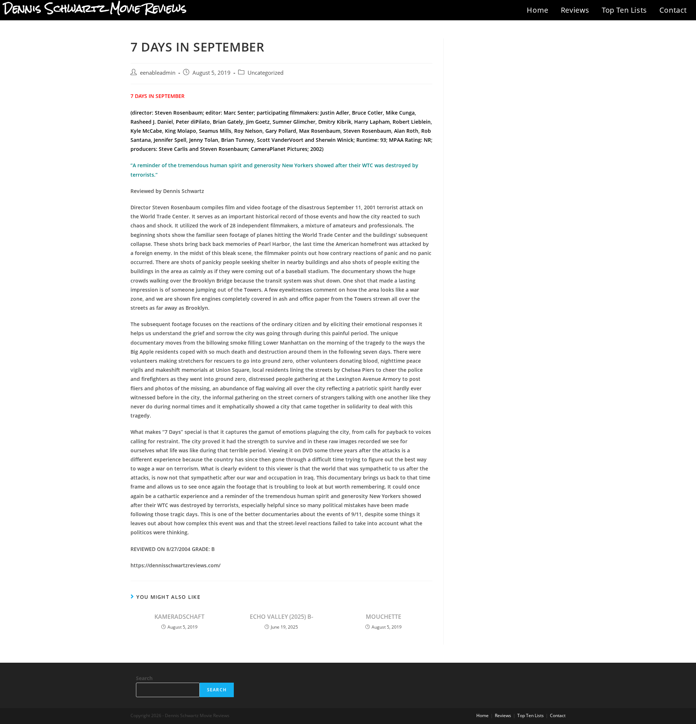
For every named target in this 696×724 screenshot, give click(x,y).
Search (144, 678)
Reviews (575, 10)
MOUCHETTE (383, 617)
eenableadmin (157, 72)
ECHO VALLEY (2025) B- (281, 617)
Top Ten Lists (624, 10)
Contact (673, 10)
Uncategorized (265, 72)
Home (537, 10)
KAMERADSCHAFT (179, 617)
